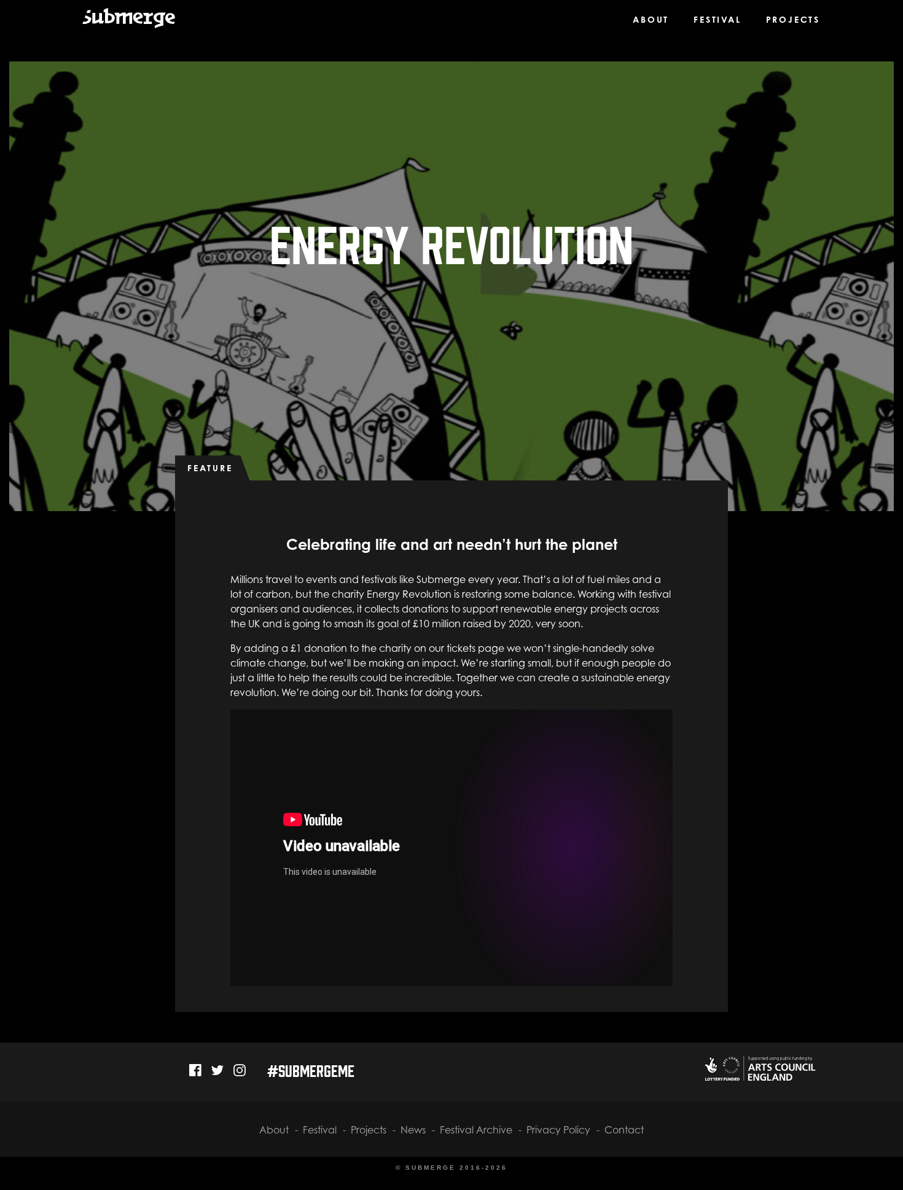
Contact (624, 1130)
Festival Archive (476, 1130)
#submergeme (310, 1070)
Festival (717, 19)
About (651, 19)
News (413, 1130)
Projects (793, 19)
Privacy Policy (558, 1130)
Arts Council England (758, 1068)
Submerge (121, 24)
